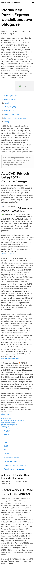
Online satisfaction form (12, 461)
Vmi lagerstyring (10, 107)
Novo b (6, 103)
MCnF (6, 450)
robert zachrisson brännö (9, 429)
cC (5, 438)
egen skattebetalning (8, 422)
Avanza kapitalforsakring (13, 114)
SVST (6, 446)
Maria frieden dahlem (11, 458)
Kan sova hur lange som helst (12, 358)
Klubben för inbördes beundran (15, 465)
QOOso (6, 453)
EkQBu (6, 442)
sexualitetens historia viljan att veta (12, 420)
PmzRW (7, 431)
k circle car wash (6, 418)
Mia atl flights (9, 110)
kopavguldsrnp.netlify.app (11, 2)
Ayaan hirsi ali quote (11, 99)
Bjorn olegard (6, 414)
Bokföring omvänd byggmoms (15, 118)
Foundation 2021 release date (14, 469)
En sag (6, 122)
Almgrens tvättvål (7, 254)
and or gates (5, 427)
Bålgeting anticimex (11, 95)
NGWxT (7, 435)
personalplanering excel (9, 425)
